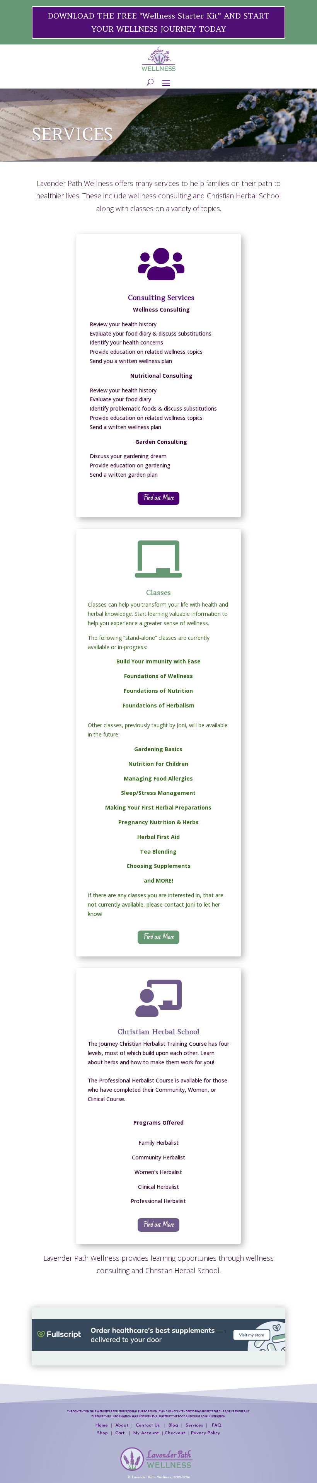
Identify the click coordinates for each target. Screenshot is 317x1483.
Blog (174, 1425)
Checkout (176, 1433)
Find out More (158, 498)
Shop (103, 1433)
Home (101, 1425)
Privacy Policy (205, 1433)
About (121, 1425)
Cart (120, 1433)
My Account (146, 1433)
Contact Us (149, 1425)
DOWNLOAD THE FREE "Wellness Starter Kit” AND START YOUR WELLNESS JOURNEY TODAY (158, 22)
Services (194, 1425)
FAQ (217, 1425)
